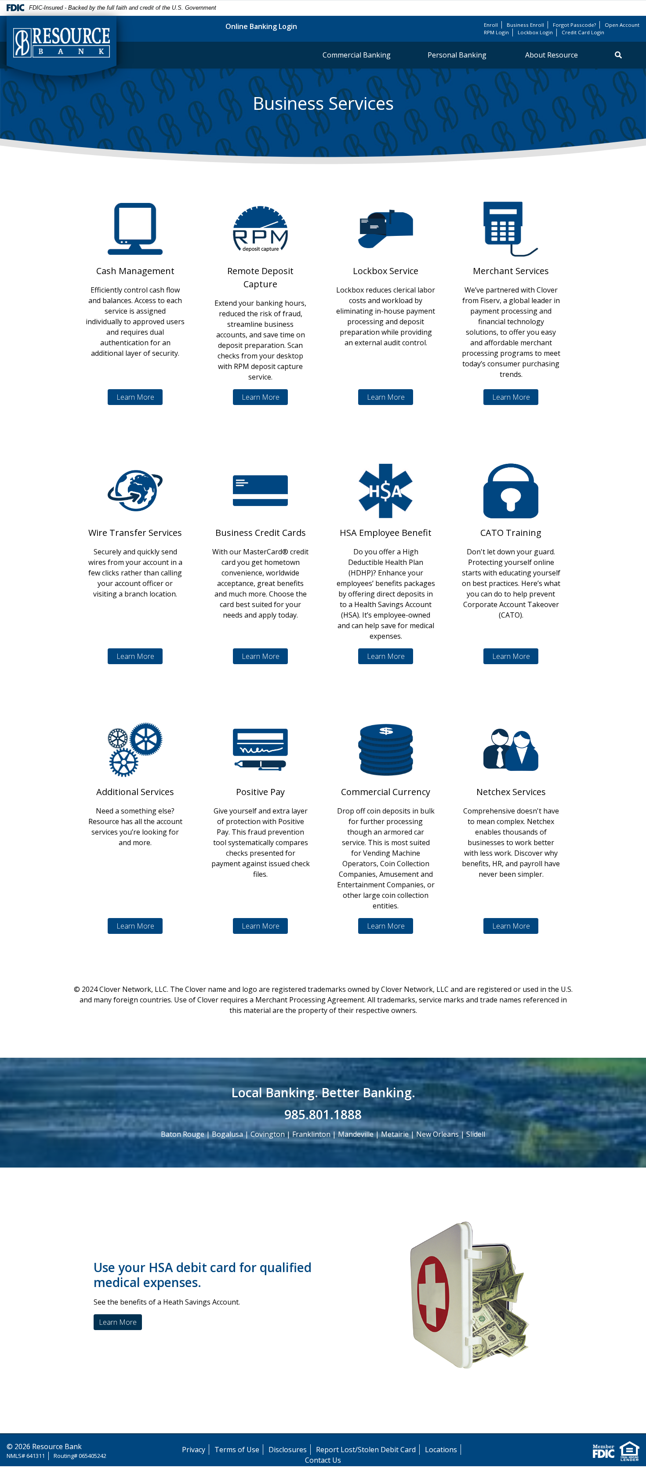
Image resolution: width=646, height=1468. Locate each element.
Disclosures (288, 1449)
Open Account (622, 25)
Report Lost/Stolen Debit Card (366, 1449)
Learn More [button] (118, 1322)
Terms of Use (236, 1449)
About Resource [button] (551, 55)
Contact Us (323, 1460)
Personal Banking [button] (458, 55)
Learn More (135, 397)
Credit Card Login (583, 32)
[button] (618, 55)
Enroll (491, 25)
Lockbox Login (535, 32)
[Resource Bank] (61, 46)
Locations (441, 1449)
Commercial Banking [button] (357, 55)
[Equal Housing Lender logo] (629, 1450)
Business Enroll (525, 25)
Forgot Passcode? (574, 25)
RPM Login (496, 32)
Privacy (193, 1449)
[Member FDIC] (603, 1450)
